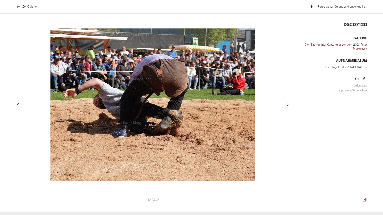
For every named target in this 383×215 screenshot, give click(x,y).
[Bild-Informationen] (364, 200)
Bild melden (360, 85)
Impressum (345, 90)
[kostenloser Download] (311, 6)
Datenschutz (360, 90)
